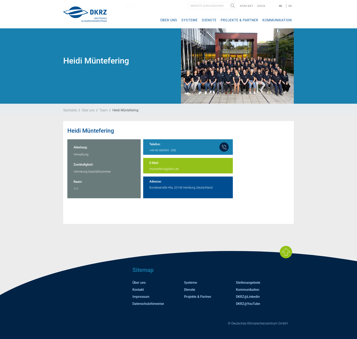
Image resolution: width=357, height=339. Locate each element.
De (280, 5)
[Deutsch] (85, 14)
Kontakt (246, 5)
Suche (233, 5)
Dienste (209, 20)
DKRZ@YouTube (248, 304)
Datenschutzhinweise (148, 304)
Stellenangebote (248, 283)
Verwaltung (81, 154)
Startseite (70, 110)
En (290, 5)
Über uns (168, 20)
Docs (261, 5)
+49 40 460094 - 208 (162, 150)
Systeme (189, 20)
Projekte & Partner (239, 20)
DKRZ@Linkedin (248, 297)
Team (103, 110)
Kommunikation (277, 20)
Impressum (140, 297)
